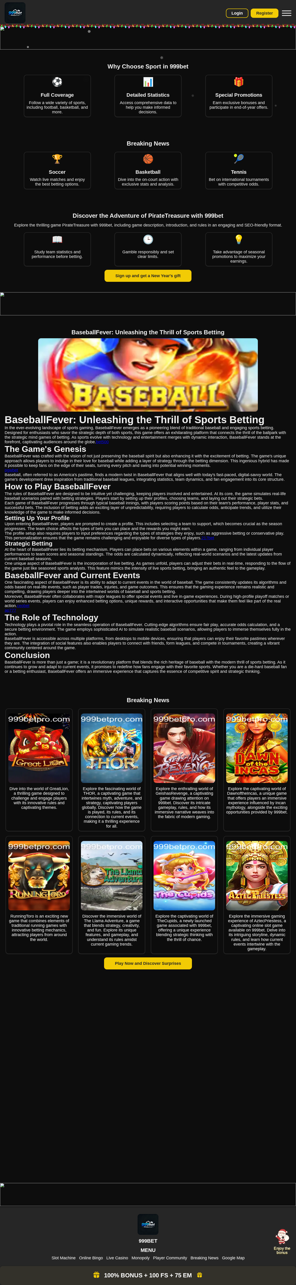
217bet (207, 538)
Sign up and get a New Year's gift (148, 275)
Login (237, 13)
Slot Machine (64, 1258)
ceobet (23, 605)
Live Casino (117, 1258)
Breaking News (205, 1258)
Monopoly (141, 1258)
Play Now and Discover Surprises (148, 963)
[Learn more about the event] (148, 48)
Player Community (170, 1258)
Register (264, 13)
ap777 (10, 610)
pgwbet (11, 470)
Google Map (233, 1258)
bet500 (102, 442)
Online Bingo (91, 1258)
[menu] (286, 13)
